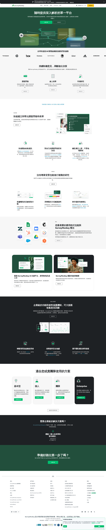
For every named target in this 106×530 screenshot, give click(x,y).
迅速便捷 (44, 104)
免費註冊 (90, 5)
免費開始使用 (18, 399)
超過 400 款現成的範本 (24, 151)
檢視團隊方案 (60, 397)
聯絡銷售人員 (80, 5)
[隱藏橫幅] (104, 1)
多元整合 (54, 104)
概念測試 (79, 204)
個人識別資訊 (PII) (52, 355)
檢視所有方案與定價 (53, 410)
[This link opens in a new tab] (82, 512)
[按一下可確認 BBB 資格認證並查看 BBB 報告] (38, 525)
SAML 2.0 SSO (50, 352)
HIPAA (79, 353)
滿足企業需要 (61, 104)
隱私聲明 (93, 522)
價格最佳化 (74, 206)
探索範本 (59, 22)
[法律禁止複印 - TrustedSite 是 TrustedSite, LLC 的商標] (50, 525)
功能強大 (49, 104)
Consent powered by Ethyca (98, 528)
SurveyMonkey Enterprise (39, 425)
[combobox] (15, 511)
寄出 (80, 153)
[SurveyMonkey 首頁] (18, 5)
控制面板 (28, 352)
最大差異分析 (85, 204)
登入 (85, 5)
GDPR (83, 353)
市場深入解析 (83, 207)
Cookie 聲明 (97, 522)
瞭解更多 (72, 2)
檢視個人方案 (39, 397)
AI (23, 152)
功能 (18, 208)
